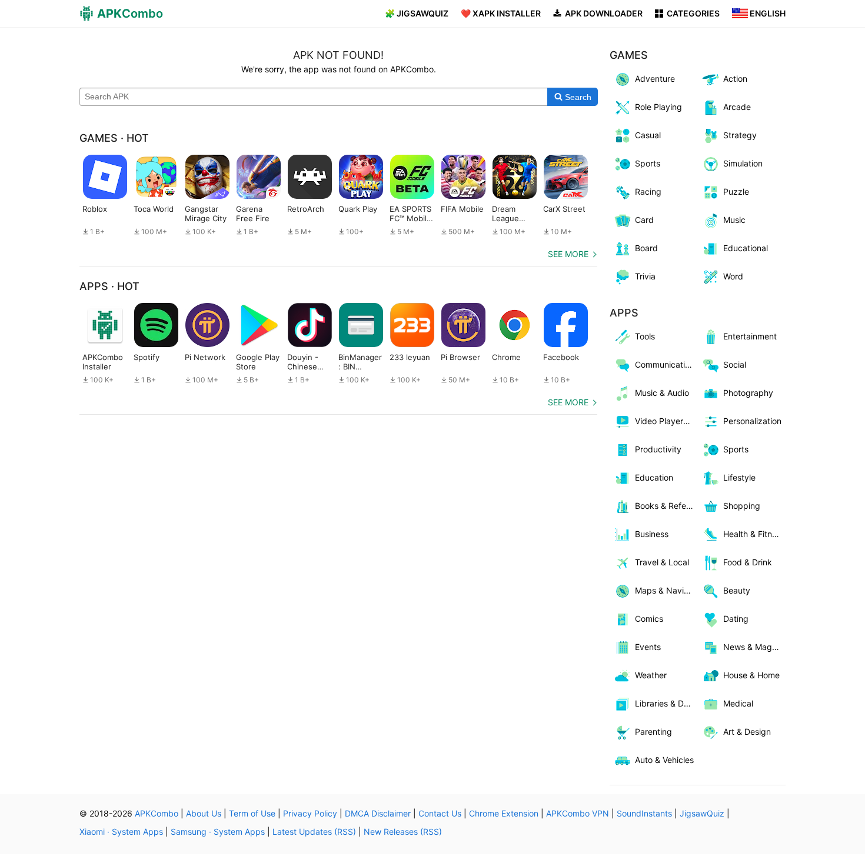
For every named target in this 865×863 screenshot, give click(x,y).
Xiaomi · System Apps (121, 832)
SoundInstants (644, 813)
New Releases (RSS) (403, 832)
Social (734, 364)
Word (733, 276)
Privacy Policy (310, 813)
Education (654, 477)
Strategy (740, 135)
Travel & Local (662, 562)
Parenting (653, 732)
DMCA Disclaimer (378, 813)
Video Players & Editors (666, 421)
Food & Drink (747, 562)
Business (651, 534)
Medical (738, 703)
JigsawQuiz (702, 813)
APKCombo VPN (577, 813)
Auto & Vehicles (664, 760)
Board (646, 248)
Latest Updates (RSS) (314, 832)
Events (648, 647)
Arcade (737, 107)
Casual (648, 135)
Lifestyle (739, 477)
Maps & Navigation (666, 590)
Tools (645, 336)
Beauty (736, 590)
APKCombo (156, 813)
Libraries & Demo (666, 703)
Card (644, 220)
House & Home (751, 675)
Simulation (743, 163)
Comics (649, 619)
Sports (647, 163)
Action (735, 79)
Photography (748, 393)
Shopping (741, 506)
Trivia (645, 276)
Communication (664, 364)
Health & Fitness (754, 534)
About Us (203, 813)
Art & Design (747, 732)
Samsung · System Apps (218, 832)
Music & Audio (662, 393)
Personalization (752, 421)
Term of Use (252, 813)
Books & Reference (666, 506)
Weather (651, 675)
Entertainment (750, 336)
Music (734, 220)
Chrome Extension (503, 813)
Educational (745, 248)
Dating (735, 619)
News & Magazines (754, 647)
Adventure (655, 79)
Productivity (658, 449)
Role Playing (658, 107)
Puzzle (736, 191)
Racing (648, 191)
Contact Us (439, 813)
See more (568, 254)
